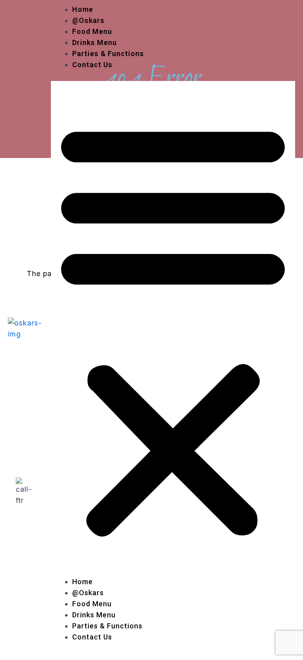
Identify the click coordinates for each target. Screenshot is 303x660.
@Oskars (88, 20)
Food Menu (92, 31)
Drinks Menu (94, 42)
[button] (173, 328)
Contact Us (92, 64)
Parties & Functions (108, 53)
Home (82, 9)
